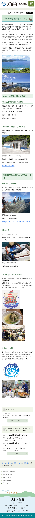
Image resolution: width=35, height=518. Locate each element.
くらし (10, 463)
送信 (17, 454)
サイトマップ (7, 477)
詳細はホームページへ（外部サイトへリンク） (16, 222)
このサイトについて (9, 472)
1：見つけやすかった (11, 448)
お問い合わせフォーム (17, 421)
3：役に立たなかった (11, 440)
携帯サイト (6, 483)
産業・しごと (18, 463)
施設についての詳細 (8, 166)
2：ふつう (20, 438)
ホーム (4, 463)
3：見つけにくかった (11, 450)
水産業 (26, 463)
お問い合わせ (7, 480)
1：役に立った (9, 438)
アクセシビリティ (8, 474)
